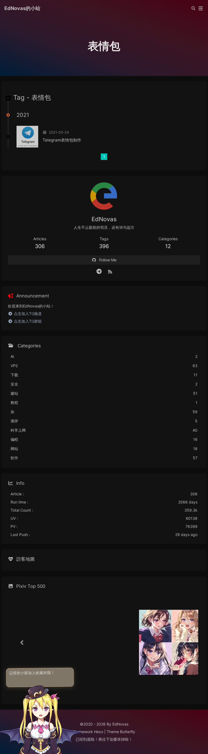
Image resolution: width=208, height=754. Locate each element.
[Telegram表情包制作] (27, 136)
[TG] (99, 271)
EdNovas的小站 (22, 8)
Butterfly (127, 731)
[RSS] (110, 271)
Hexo (98, 731)
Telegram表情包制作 (62, 140)
